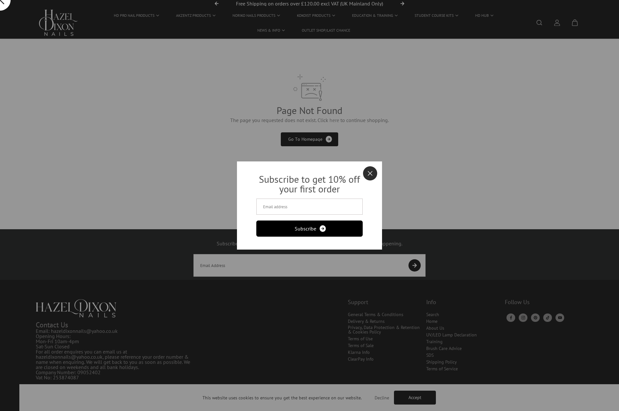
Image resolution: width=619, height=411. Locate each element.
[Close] (370, 173)
